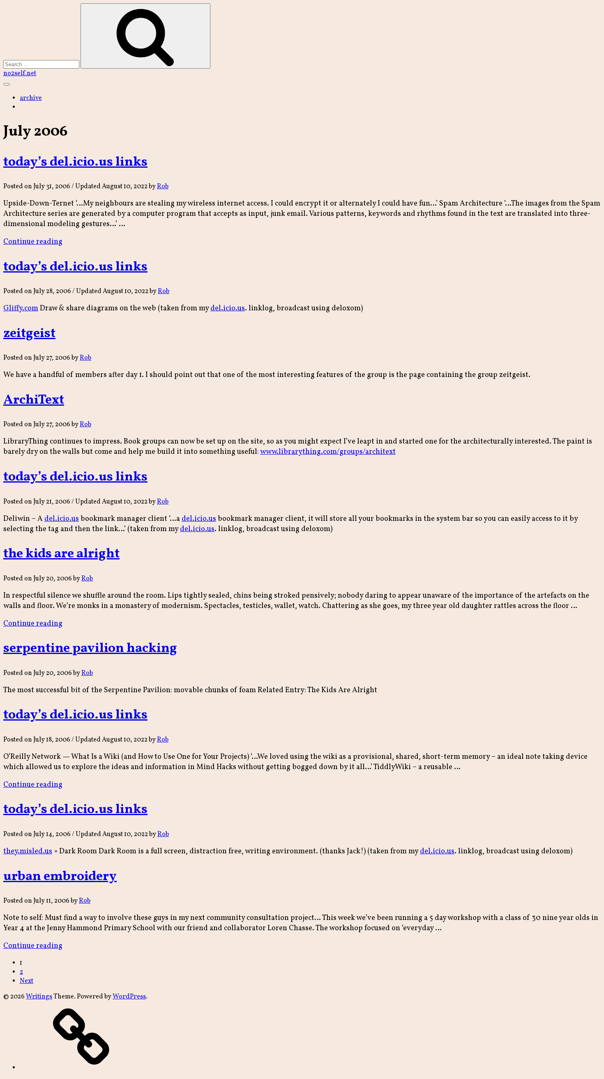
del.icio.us (227, 308)
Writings (39, 996)
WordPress (129, 996)
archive (31, 98)
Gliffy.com (20, 308)
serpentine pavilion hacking (90, 649)
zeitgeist (29, 334)
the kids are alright (61, 554)
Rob (162, 186)
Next (26, 981)
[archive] (81, 1067)
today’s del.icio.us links (75, 162)
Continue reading (32, 242)
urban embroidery (60, 877)
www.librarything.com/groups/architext (328, 452)
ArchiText (33, 400)
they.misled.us (27, 851)
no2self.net (19, 73)
